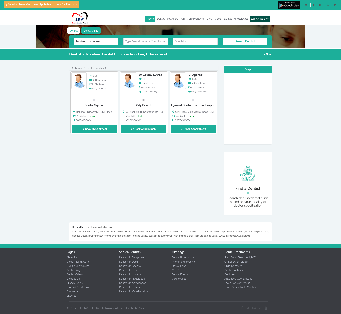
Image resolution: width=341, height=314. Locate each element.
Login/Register (260, 18)
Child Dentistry (233, 266)
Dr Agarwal (195, 75)
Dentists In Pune (128, 270)
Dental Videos (75, 274)
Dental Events (180, 274)
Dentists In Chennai (130, 266)
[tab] (73, 30)
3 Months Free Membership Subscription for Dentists (41, 4)
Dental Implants (233, 270)
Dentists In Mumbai (130, 274)
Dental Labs (179, 266)
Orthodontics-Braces (236, 261)
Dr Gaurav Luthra (150, 75)
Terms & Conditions (78, 287)
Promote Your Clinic (183, 261)
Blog (209, 18)
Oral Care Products (192, 18)
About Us (72, 257)
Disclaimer (73, 291)
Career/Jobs (179, 278)
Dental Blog (73, 270)
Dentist (73, 30)
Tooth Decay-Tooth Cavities (240, 287)
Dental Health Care (78, 261)
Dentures (229, 274)
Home (150, 18)
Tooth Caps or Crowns (237, 283)
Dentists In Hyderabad (132, 278)
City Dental (143, 105)
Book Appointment (95, 129)
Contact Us (73, 278)
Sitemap (71, 295)
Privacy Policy (75, 283)
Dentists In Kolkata (130, 287)
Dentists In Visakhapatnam (134, 291)
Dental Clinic (91, 30)
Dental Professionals (236, 18)
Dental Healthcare (167, 18)
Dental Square (94, 105)
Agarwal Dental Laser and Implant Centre (199, 105)
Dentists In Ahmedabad (132, 283)
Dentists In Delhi (128, 261)
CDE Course (179, 270)
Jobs (218, 18)
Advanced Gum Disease (238, 278)
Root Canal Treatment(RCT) (240, 257)
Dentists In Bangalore (131, 257)
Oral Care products (78, 266)
